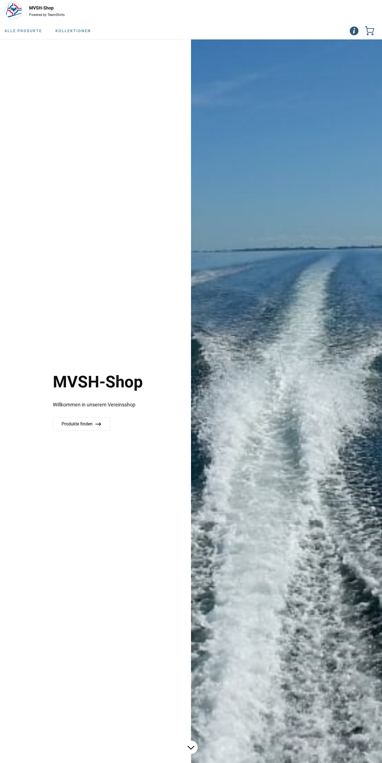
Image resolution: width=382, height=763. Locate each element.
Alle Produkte (23, 31)
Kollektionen (73, 31)
